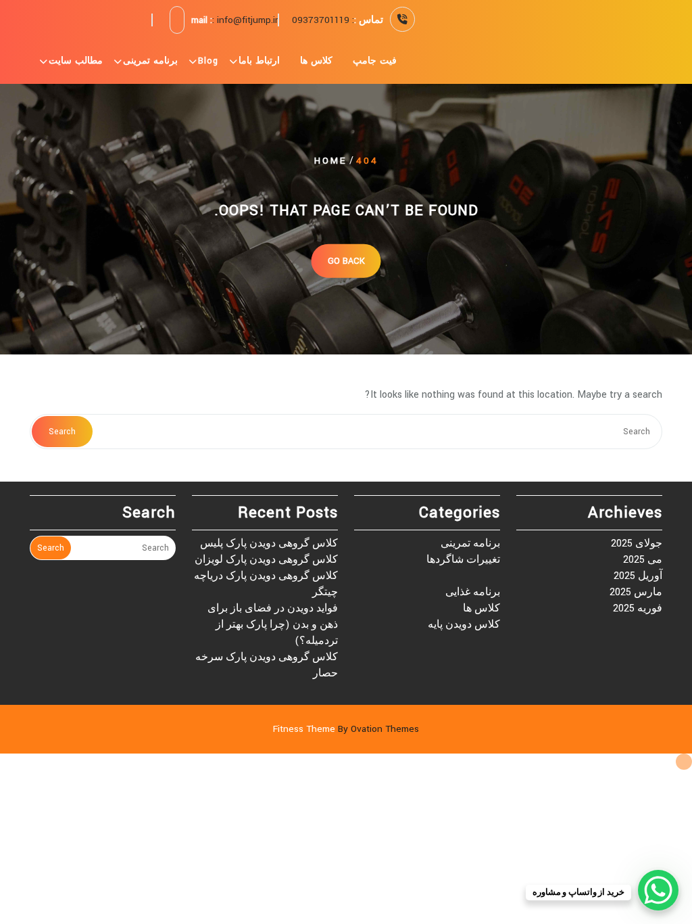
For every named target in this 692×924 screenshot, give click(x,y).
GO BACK (346, 260)
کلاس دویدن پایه (464, 625)
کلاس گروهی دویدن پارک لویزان (266, 560)
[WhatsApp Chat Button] (658, 890)
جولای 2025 (636, 543)
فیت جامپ (375, 61)
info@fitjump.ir (247, 20)
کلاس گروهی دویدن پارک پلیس (269, 543)
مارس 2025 (636, 592)
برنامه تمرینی (150, 61)
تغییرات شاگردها (463, 560)
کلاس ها (316, 61)
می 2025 (642, 560)
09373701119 (320, 20)
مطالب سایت (76, 61)
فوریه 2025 (637, 608)
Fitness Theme (346, 728)
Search (62, 431)
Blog (208, 61)
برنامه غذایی (472, 592)
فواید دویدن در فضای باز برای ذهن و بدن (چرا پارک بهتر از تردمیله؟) (272, 624)
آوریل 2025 (638, 576)
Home (330, 160)
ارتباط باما (259, 61)
